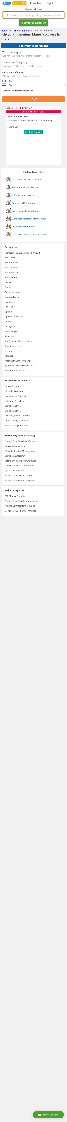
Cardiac (8, 282)
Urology (8, 351)
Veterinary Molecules (15, 370)
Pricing (7, 3)
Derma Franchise (13, 405)
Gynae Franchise (13, 410)
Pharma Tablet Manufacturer (18, 475)
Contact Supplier (33, 132)
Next (33, 99)
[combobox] (33, 15)
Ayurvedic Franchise (14, 386)
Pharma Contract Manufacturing (20, 505)
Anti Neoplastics (12, 272)
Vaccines (9, 355)
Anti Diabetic (10, 257)
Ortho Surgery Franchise (16, 420)
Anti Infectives (11, 262)
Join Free (37, 3)
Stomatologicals (12, 346)
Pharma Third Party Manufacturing (21, 441)
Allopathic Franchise (14, 391)
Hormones (10, 301)
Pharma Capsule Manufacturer (19, 480)
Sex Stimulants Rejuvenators (18, 341)
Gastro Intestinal (12, 292)
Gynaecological (12, 296)
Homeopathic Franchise (16, 396)
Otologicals (10, 326)
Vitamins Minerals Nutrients (18, 360)
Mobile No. (7, 81)
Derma (8, 287)
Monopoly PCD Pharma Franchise (20, 510)
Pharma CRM (20, 3)
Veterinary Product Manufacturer (20, 460)
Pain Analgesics (12, 331)
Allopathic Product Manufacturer (20, 451)
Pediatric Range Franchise (17, 425)
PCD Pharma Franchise (15, 496)
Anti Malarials (11, 267)
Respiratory (10, 336)
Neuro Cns (10, 306)
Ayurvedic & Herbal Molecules (19, 365)
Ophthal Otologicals (14, 316)
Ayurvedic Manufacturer (16, 446)
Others (8, 321)
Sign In (50, 3)
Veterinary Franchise (14, 401)
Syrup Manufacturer (14, 470)
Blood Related (11, 277)
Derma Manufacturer (15, 455)
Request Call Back (50, 1115)
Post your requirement (33, 22)
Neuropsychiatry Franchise (17, 415)
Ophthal (8, 311)
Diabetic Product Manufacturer (19, 465)
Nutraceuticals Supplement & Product (22, 252)
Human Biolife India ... (19, 116)
